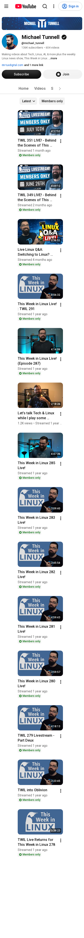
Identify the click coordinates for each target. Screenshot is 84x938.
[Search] (44, 6)
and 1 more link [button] (33, 65)
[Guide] (6, 6)
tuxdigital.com (14, 65)
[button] (59, 88)
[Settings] (53, 6)
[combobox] (28, 101)
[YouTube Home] (25, 6)
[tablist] (42, 88)
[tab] (23, 88)
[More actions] (60, 141)
